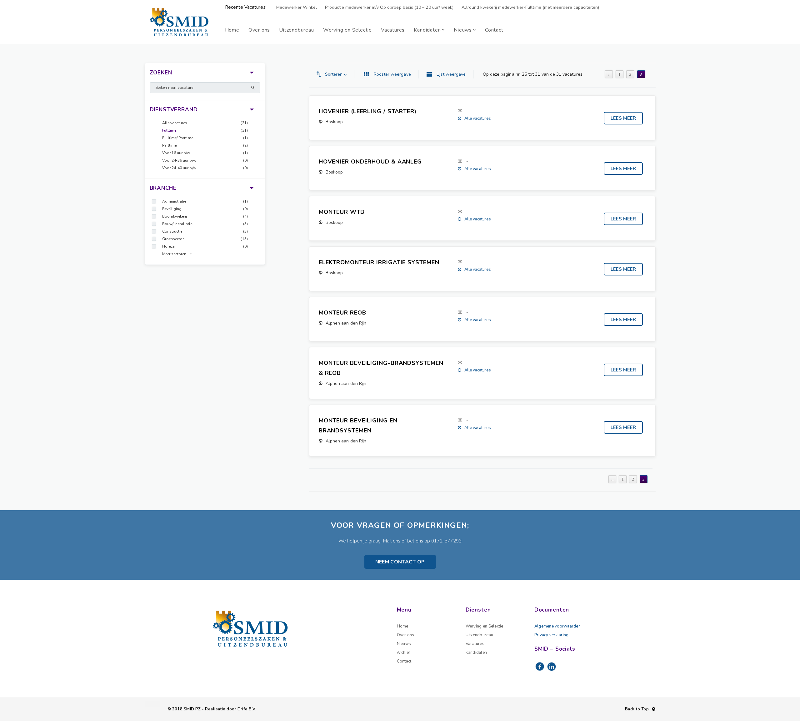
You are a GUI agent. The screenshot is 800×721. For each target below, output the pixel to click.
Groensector (173, 238)
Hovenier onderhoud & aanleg (370, 161)
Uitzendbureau (479, 635)
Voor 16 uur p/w (176, 152)
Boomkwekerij (174, 216)
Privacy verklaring (551, 635)
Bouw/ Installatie (177, 223)
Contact (404, 661)
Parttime (169, 145)
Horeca (168, 246)
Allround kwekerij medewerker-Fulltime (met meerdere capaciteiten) (530, 7)
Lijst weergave (451, 74)
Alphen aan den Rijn (346, 323)
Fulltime (169, 130)
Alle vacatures (175, 122)
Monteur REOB (342, 312)
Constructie (172, 231)
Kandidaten (476, 652)
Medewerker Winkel (296, 7)
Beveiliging (172, 208)
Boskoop (334, 122)
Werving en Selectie (484, 626)
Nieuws (404, 644)
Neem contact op (400, 561)
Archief (403, 652)
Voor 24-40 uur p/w (179, 167)
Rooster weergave (392, 74)
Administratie (174, 201)
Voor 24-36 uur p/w (179, 160)
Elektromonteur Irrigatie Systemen (379, 262)
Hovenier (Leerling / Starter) (368, 111)
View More (623, 118)
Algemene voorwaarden (557, 626)
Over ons (405, 635)
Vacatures (475, 644)
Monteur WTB (341, 212)
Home (402, 626)
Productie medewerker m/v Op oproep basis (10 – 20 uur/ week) (389, 7)
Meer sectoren (174, 253)
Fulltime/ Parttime (177, 137)
